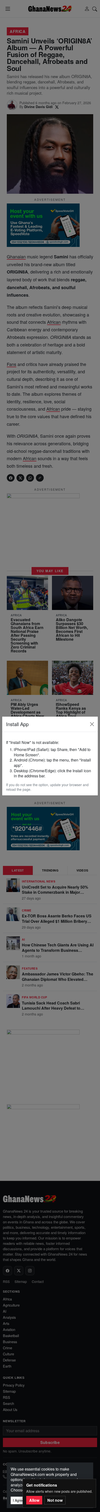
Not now (55, 1500)
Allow (34, 1500)
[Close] (92, 724)
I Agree (18, 1500)
